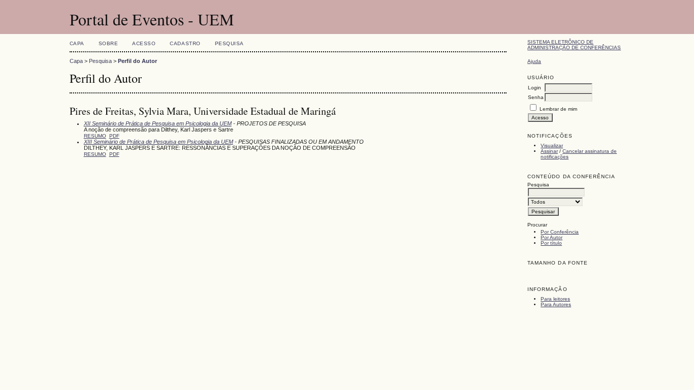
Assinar (549, 151)
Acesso (143, 43)
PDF (114, 136)
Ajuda (534, 61)
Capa (77, 43)
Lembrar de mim (558, 109)
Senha (536, 97)
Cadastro (185, 43)
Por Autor (551, 237)
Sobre (108, 43)
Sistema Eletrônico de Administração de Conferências (574, 44)
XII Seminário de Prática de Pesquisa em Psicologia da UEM (158, 123)
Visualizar (552, 145)
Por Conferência (560, 232)
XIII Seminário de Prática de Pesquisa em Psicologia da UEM (158, 142)
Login (534, 87)
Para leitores (555, 299)
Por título (551, 243)
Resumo (95, 136)
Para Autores (556, 304)
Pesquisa (229, 43)
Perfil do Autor (137, 61)
